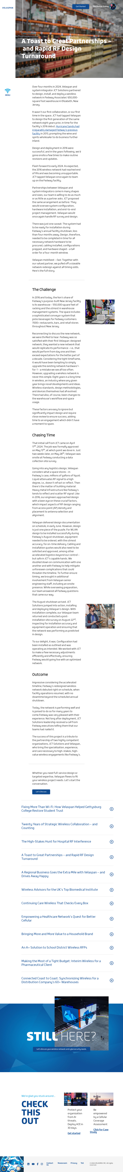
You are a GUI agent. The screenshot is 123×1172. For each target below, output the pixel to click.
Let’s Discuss (41, 792)
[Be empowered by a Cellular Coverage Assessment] (101, 1099)
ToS (82, 1163)
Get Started (81, 6)
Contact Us (49, 1164)
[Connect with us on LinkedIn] (28, 1164)
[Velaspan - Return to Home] (7, 8)
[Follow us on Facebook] (37, 1164)
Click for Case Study (99, 1131)
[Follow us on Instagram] (42, 1164)
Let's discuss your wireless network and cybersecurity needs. (62, 1049)
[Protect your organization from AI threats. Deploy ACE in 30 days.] (76, 1099)
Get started (74, 1133)
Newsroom (62, 1163)
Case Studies (28, 33)
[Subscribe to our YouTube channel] (33, 1164)
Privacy (74, 1163)
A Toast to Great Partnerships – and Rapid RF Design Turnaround (66, 48)
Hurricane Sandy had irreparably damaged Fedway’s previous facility (56, 130)
